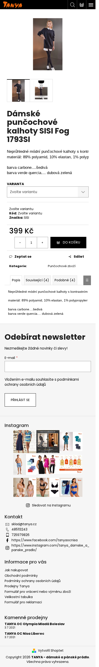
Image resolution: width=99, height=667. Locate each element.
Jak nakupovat (16, 570)
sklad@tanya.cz (24, 524)
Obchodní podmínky (21, 575)
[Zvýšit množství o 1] (42, 242)
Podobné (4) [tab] (65, 280)
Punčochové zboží (62, 266)
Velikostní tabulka (19, 597)
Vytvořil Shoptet (51, 650)
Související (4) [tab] (37, 280)
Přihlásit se (20, 400)
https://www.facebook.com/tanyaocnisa (45, 540)
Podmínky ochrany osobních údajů (33, 581)
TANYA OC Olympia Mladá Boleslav (35, 624)
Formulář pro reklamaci (23, 602)
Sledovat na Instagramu (51, 505)
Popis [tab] (16, 280)
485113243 (19, 529)
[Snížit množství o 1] (20, 242)
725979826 (20, 535)
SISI (26, 217)
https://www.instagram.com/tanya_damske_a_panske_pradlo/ (50, 547)
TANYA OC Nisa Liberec (24, 633)
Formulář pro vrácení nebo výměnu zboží (38, 591)
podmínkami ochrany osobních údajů (42, 382)
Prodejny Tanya (17, 586)
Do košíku (71, 242)
